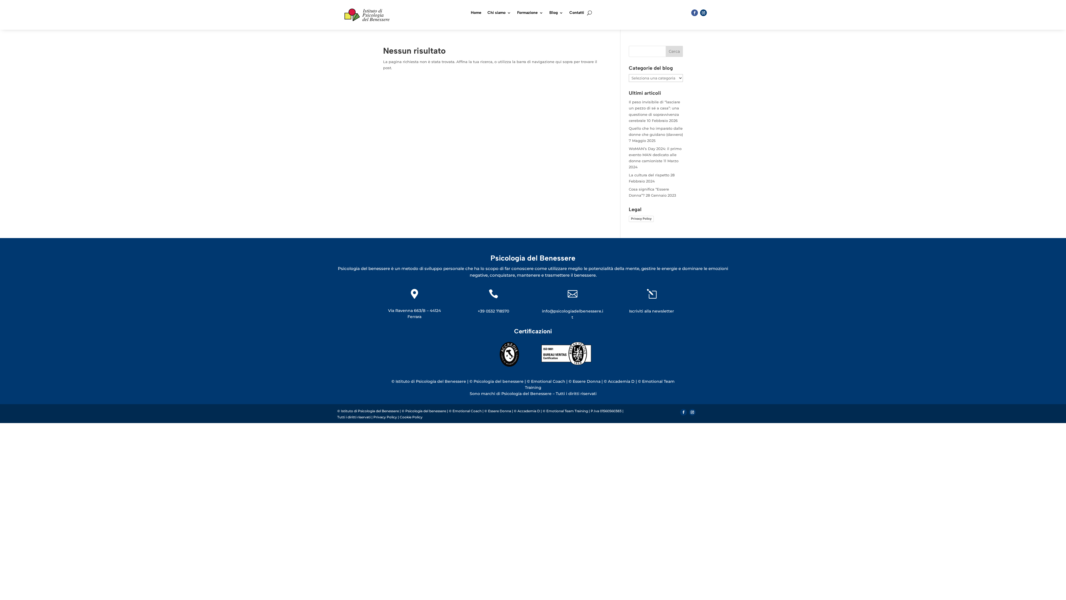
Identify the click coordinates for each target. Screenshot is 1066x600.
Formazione (527, 13)
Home (476, 13)
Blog (553, 13)
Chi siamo (496, 13)
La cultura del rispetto (649, 175)
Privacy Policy (641, 219)
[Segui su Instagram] (703, 12)
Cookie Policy (411, 417)
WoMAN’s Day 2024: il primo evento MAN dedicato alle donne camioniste (655, 154)
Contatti (576, 13)
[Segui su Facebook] (694, 12)
